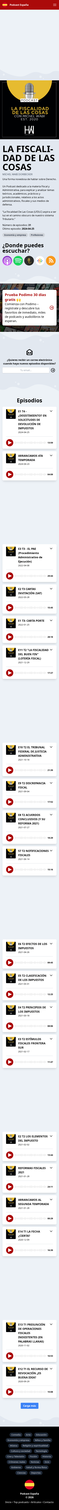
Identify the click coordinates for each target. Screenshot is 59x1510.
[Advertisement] (29, 39)
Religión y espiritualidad (35, 1445)
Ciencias (21, 1472)
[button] (55, 5)
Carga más (29, 1405)
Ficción (33, 1456)
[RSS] (50, 260)
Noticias (35, 1461)
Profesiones (37, 235)
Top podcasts (21, 1502)
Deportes (36, 1472)
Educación (41, 1434)
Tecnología (41, 1451)
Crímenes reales (17, 1461)
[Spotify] (18, 260)
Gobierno (16, 1467)
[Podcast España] (29, 1484)
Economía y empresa (15, 235)
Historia (47, 1456)
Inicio (8, 1502)
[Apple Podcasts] (7, 260)
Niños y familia (42, 1440)
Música (13, 1445)
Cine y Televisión (15, 1456)
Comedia (16, 1434)
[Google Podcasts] (39, 260)
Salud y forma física (36, 1467)
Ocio (47, 1461)
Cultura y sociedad (20, 1451)
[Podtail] (29, 260)
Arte (28, 1434)
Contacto (48, 1502)
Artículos (36, 1502)
